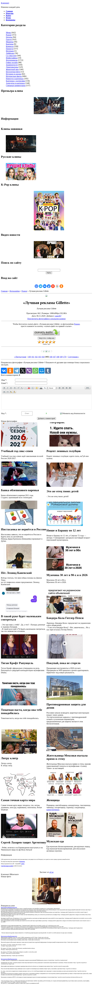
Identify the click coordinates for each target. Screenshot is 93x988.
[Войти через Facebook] (49, 286)
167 (54, 357)
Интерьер (10, 51)
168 (57, 357)
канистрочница (52, 810)
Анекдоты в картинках (15, 83)
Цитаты (9, 37)
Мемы (8, 33)
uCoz (51, 872)
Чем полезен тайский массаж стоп (9, 907)
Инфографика (11, 58)
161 (32, 357)
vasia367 (58, 316)
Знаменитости (12, 65)
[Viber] (29, 371)
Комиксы (10, 46)
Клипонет (5, 3)
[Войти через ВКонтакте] (44, 286)
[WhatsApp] (35, 371)
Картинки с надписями (15, 81)
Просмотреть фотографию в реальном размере (46, 319)
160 (29, 357)
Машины (9, 42)
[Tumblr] (48, 371)
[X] (23, 371)
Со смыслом (11, 56)
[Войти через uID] (36, 286)
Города (9, 39)
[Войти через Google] (57, 286)
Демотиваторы (12, 67)
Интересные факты (14, 76)
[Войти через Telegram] (40, 286)
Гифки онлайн (12, 62)
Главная (4, 291)
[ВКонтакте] (4, 371)
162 (36, 357)
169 (61, 357)
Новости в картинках (15, 79)
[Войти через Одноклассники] (61, 286)
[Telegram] (16, 371)
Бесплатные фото (13, 72)
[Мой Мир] (42, 371)
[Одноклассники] (10, 371)
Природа (9, 49)
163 (39, 357)
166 (51, 357)
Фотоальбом (14, 291)
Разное (9, 35)
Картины (9, 44)
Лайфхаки (10, 53)
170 (64, 357)
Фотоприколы (12, 60)
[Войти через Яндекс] (53, 286)
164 (43, 357)
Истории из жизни (13, 74)
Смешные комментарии (16, 85)
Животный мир (12, 69)
